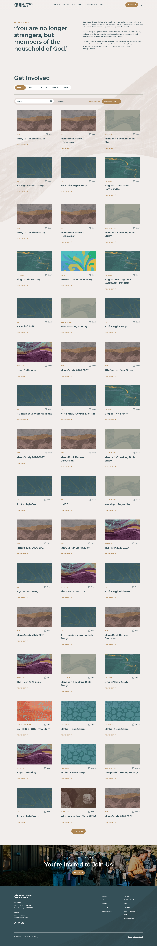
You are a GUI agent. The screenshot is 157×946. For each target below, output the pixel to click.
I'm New (127, 896)
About (104, 896)
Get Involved (129, 900)
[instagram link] (19, 923)
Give (126, 903)
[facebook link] (15, 923)
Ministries (105, 900)
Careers (127, 907)
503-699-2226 (19, 915)
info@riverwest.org (21, 917)
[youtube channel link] (22, 923)
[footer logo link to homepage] (55, 896)
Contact (105, 907)
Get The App (107, 911)
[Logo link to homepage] (23, 5)
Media (104, 903)
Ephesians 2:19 (21, 22)
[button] (69, 101)
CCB (125, 915)
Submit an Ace (129, 911)
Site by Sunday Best (135, 937)
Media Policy (129, 918)
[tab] (20, 87)
